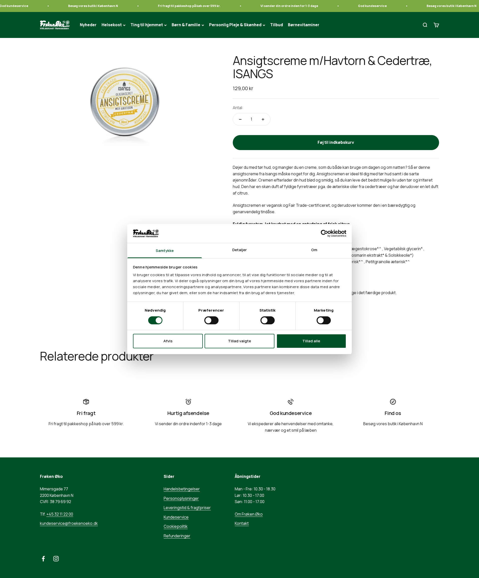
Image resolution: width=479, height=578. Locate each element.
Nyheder (88, 25)
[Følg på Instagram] (56, 558)
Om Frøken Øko (249, 514)
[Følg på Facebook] (43, 558)
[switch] (211, 320)
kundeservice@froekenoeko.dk (69, 523)
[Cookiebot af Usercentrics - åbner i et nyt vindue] (324, 233)
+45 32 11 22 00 (59, 514)
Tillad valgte (239, 341)
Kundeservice (176, 517)
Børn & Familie (186, 25)
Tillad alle (311, 341)
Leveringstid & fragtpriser (187, 507)
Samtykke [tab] (165, 250)
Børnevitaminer (303, 25)
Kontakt (242, 523)
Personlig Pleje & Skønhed (235, 25)
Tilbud (276, 25)
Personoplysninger (181, 498)
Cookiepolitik (176, 526)
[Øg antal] (263, 119)
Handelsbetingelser (182, 489)
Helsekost (112, 25)
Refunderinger (177, 536)
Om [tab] (314, 249)
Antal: (238, 107)
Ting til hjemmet (146, 25)
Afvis (167, 341)
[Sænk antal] (240, 119)
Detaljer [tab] (239, 249)
